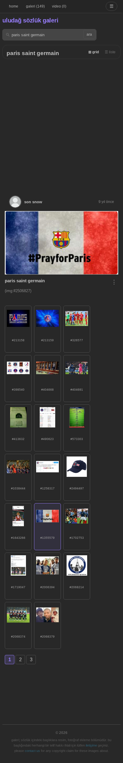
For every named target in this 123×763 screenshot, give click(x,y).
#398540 (18, 389)
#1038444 (18, 488)
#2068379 (47, 636)
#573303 (76, 439)
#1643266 (18, 537)
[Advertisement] (61, 123)
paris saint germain (33, 53)
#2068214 (77, 587)
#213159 (47, 340)
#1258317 (47, 488)
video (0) (59, 6)
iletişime (91, 745)
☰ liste (110, 52)
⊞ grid (93, 52)
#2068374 (18, 636)
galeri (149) (35, 6)
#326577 (76, 340)
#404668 (47, 389)
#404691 (76, 389)
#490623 (47, 439)
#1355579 (47, 537)
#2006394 (47, 587)
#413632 (18, 439)
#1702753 (77, 537)
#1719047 (18, 587)
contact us (32, 751)
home (13, 6)
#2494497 (77, 488)
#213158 (18, 340)
